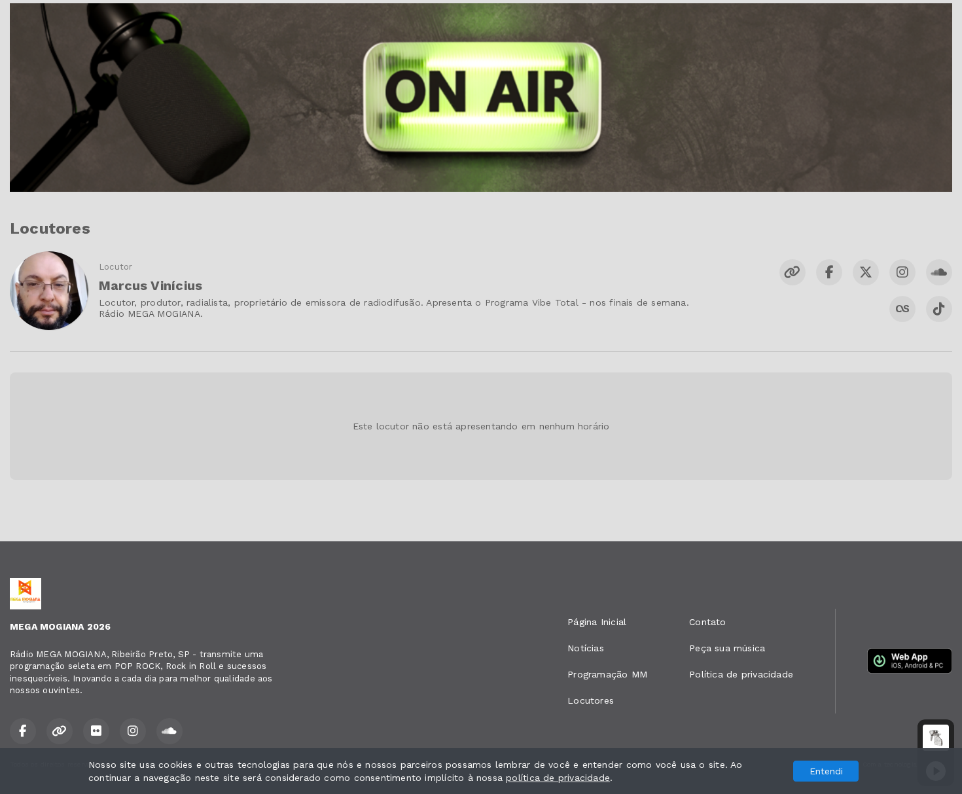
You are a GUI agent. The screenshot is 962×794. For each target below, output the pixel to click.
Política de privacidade (741, 674)
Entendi (826, 771)
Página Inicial (596, 622)
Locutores (590, 700)
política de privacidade (558, 777)
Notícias (585, 648)
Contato (707, 622)
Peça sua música (727, 648)
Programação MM (607, 674)
